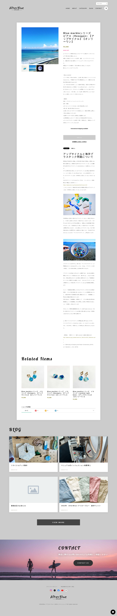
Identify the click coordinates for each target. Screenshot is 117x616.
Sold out (79, 137)
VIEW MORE (58, 522)
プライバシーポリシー (51, 586)
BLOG (91, 8)
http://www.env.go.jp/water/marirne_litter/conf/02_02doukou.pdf (79, 338)
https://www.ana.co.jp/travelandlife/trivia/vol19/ (75, 185)
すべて (26, 410)
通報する (73, 148)
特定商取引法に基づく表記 (67, 586)
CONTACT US (83, 563)
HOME (68, 8)
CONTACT (99, 8)
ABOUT (74, 8)
